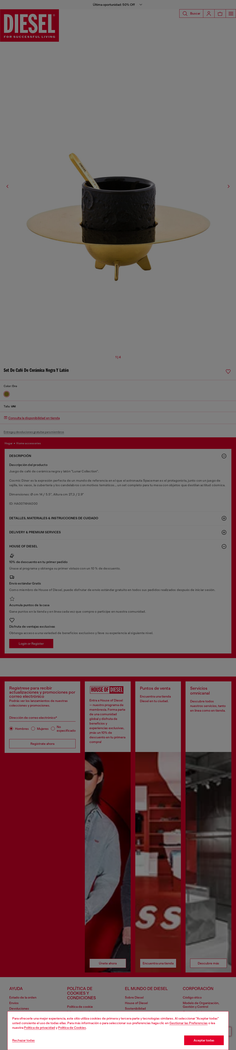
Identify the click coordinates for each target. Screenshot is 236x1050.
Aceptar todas (204, 1040)
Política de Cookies (72, 1027)
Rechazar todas (23, 1040)
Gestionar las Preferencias (188, 1023)
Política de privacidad (39, 1027)
